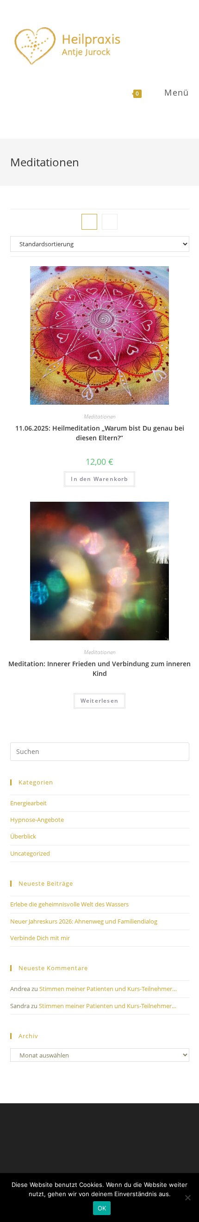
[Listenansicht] (110, 222)
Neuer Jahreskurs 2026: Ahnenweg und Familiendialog (83, 921)
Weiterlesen (99, 701)
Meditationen (100, 416)
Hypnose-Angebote (37, 819)
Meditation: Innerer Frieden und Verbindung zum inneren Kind (99, 668)
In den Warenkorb (99, 479)
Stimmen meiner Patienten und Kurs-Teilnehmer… (108, 989)
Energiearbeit (28, 803)
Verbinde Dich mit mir (40, 938)
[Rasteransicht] (89, 222)
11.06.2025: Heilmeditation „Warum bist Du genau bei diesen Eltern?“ (99, 433)
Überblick (23, 836)
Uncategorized (30, 853)
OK (102, 1208)
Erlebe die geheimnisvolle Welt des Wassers (69, 904)
